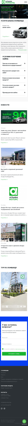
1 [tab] (12, 16)
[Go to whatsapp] (24, 421)
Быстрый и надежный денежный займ (12, 170)
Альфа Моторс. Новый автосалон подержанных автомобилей (12, 208)
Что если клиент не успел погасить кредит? (10, 86)
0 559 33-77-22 (4, 394)
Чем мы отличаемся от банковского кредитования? (11, 64)
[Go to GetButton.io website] (24, 424)
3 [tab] (15, 16)
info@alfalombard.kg (6, 402)
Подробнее (5, 36)
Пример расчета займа (9, 92)
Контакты (3, 372)
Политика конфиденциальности (9, 381)
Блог (2, 377)
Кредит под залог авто (6, 387)
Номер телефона (7, 344)
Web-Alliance (10, 421)
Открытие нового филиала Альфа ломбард (12, 246)
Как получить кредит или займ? (10, 71)
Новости (3, 374)
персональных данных (20, 349)
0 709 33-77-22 (4, 398)
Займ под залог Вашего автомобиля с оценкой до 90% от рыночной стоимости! (13, 132)
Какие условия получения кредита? (11, 79)
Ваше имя (4, 337)
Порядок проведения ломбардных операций (12, 379)
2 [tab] (13, 16)
